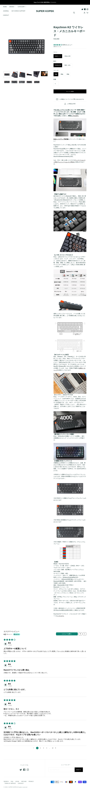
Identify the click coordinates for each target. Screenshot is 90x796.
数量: (55, 79)
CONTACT (6, 15)
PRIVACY (31, 781)
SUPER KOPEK (45, 11)
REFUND (23, 781)
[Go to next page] (56, 748)
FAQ (12, 781)
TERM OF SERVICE (10, 783)
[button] (58, 45)
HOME (5, 6)
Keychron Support (18, 11)
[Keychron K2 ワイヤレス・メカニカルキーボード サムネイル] (7, 74)
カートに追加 (70, 91)
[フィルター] (80, 633)
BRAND (11, 6)
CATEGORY (21, 6)
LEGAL (17, 781)
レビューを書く (67, 634)
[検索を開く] (74, 13)
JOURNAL (6, 11)
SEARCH (6, 781)
